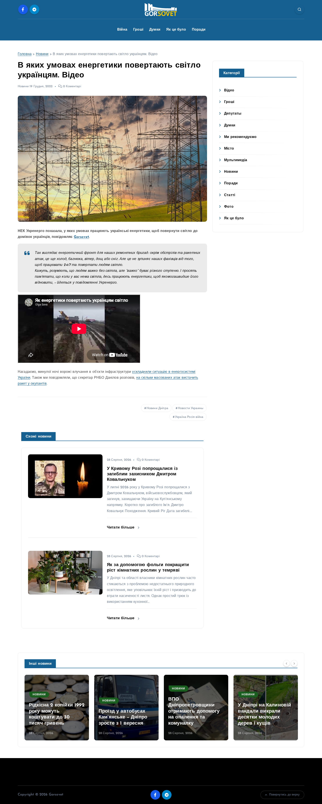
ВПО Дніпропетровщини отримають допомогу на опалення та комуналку (124, 711)
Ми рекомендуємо (240, 137)
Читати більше (121, 527)
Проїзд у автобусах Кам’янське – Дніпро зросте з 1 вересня (53, 717)
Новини (42, 54)
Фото (229, 207)
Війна (122, 29)
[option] (57, 707)
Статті (229, 195)
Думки (154, 29)
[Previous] (286, 663)
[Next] (294, 663)
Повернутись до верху (284, 794)
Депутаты (232, 113)
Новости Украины (190, 408)
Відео (229, 90)
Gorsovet (81, 237)
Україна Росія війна (189, 417)
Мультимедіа (235, 160)
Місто (229, 148)
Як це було (176, 29)
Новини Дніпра (157, 408)
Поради (198, 29)
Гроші (138, 29)
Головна (25, 54)
